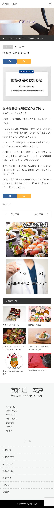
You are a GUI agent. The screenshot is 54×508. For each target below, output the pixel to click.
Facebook (25, 441)
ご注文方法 (10, 423)
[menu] (50, 4)
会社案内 (9, 431)
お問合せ (9, 427)
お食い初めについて (11, 325)
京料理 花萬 (9, 4)
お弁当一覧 (10, 407)
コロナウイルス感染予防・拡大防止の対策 (39, 348)
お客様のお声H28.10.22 (37, 370)
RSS (29, 441)
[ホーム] (4, 36)
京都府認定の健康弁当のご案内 (13, 372)
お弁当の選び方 (11, 411)
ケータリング (11, 415)
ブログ (8, 47)
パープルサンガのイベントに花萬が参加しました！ (13, 348)
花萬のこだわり (11, 419)
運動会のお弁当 (34, 325)
